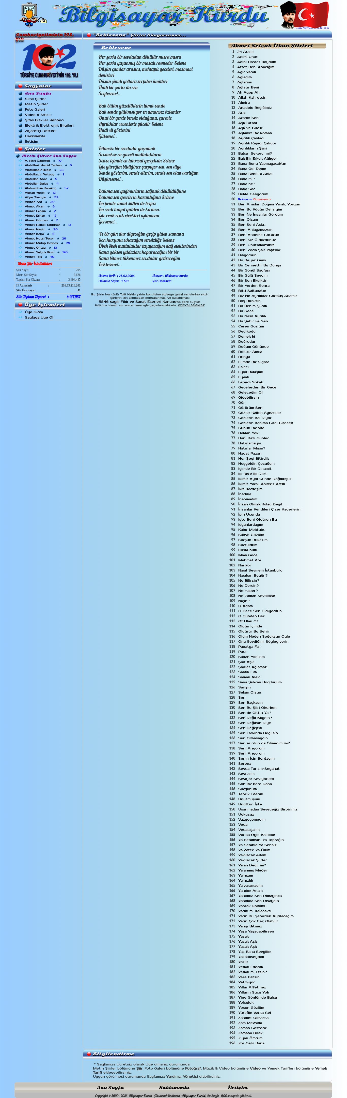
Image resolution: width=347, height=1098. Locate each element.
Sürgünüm (248, 789)
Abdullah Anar (41, 179)
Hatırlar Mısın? (252, 448)
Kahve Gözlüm (251, 535)
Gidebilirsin (249, 397)
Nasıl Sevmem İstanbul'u (261, 570)
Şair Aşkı (247, 662)
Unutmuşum (249, 799)
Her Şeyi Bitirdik (254, 458)
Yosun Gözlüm (251, 1007)
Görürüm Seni (251, 407)
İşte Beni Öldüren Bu (258, 519)
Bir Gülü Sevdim (253, 275)
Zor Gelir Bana (252, 1043)
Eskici (244, 367)
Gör (242, 402)
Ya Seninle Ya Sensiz (258, 845)
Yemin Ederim (251, 967)
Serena (245, 763)
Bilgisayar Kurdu (193, 1096)
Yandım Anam (251, 891)
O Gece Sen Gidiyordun (260, 611)
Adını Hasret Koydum (257, 62)
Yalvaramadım (251, 885)
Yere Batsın (249, 977)
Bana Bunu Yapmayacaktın (263, 163)
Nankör (245, 565)
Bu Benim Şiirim (253, 306)
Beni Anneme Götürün (259, 235)
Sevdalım (247, 774)
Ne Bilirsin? (249, 580)
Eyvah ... (246, 377)
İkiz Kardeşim (251, 489)
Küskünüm (248, 550)
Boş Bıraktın (250, 301)
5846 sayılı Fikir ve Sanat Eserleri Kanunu (137, 301)
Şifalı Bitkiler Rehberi (44, 120)
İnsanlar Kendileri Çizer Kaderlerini (270, 509)
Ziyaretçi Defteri (40, 131)
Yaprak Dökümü (253, 906)
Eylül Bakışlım (251, 372)
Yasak (244, 936)
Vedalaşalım (249, 830)
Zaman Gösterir (253, 1028)
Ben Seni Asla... (252, 224)
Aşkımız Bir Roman (255, 133)
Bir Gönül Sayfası (254, 270)
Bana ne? (247, 184)
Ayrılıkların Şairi (253, 148)
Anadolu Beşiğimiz (255, 108)
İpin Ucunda (249, 514)
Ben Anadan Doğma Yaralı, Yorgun (270, 204)
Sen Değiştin (250, 728)
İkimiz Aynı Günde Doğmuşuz (265, 479)
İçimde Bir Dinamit (255, 469)
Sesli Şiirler (35, 99)
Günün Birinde (252, 428)
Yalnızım (246, 875)
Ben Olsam (248, 219)
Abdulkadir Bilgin (45, 170)
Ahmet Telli (40, 257)
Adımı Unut (248, 57)
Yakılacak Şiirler (253, 860)
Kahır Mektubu (252, 530)
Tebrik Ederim (251, 794)
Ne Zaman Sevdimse (257, 596)
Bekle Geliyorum (254, 194)
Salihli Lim (248, 672)
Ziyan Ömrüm (251, 1038)
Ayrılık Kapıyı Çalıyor (258, 143)
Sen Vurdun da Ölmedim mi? (264, 743)
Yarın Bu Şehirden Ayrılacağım (266, 916)
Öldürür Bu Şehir (254, 631)
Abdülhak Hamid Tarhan (49, 165)
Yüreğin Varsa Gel (255, 1013)
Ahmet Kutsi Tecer (46, 238)
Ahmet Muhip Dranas (48, 243)
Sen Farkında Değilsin (258, 733)
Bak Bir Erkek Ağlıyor (258, 158)
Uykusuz (246, 814)
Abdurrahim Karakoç (47, 188)
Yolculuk (246, 1002)
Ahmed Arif (40, 202)
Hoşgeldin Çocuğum (257, 463)
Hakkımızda (35, 136)
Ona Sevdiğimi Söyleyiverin (264, 641)
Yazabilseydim (251, 957)
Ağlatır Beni (248, 87)
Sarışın (245, 687)
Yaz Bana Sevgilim (255, 952)
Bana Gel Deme (252, 169)
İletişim (31, 141)
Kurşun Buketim (253, 540)
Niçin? (244, 601)
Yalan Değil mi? (252, 865)
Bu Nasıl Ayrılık (252, 316)
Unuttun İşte (250, 804)
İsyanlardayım (251, 524)
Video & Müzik (38, 115)
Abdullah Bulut (42, 183)
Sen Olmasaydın (253, 738)
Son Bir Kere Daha (255, 784)
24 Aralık (246, 52)
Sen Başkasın (251, 702)
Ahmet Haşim (42, 229)
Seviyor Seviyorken (256, 779)
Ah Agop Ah (249, 92)
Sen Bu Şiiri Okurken (258, 707)
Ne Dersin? (249, 585)
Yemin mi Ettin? (253, 972)
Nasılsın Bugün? (253, 575)
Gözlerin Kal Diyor (255, 418)
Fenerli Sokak (251, 382)
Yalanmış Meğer (253, 870)
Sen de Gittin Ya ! (255, 713)
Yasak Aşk (248, 941)
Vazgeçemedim (252, 819)
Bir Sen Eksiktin (253, 280)
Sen (242, 697)
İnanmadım (248, 499)
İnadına (245, 494)
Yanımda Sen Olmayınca (260, 896)
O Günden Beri (252, 616)
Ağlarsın (245, 82)
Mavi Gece (248, 555)
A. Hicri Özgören (43, 160)
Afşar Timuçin (42, 197)
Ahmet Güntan (42, 220)
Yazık (243, 962)
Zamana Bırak (251, 1033)
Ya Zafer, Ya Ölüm (255, 850)
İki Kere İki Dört (253, 474)
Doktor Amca (250, 352)
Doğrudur (247, 341)
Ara (242, 113)
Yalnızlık (246, 880)
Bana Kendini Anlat (256, 174)
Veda (243, 824)
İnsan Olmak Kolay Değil (260, 504)
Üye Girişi (34, 312)
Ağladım (245, 77)
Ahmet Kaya (40, 234)
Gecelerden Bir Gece (258, 387)
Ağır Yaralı (247, 72)
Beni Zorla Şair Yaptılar (260, 250)
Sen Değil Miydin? (255, 718)
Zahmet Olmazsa (254, 1018)
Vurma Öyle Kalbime (257, 835)
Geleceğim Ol (251, 392)
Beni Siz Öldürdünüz (257, 240)
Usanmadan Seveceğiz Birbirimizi (269, 809)
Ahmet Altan (40, 206)
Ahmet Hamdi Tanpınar (48, 225)
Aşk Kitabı (248, 123)
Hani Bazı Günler (254, 438)
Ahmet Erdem (41, 211)
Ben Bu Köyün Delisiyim (260, 209)
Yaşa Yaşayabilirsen (256, 931)
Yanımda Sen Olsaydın (259, 901)
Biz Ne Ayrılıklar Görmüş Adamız (268, 296)
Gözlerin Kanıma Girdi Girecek (266, 423)
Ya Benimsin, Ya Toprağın (261, 840)
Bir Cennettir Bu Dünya (260, 265)
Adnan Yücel (41, 192)
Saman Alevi (250, 677)
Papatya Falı (250, 646)
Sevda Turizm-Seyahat (259, 768)
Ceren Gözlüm (251, 326)
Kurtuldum (248, 545)
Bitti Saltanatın (252, 291)
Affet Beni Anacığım (256, 67)
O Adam (246, 606)
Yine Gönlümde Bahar (258, 997)
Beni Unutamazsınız (257, 245)
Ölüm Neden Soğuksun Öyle (264, 636)
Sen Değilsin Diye (255, 723)
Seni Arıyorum (252, 748)
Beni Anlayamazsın (256, 230)
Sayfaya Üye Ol (39, 317)
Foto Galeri (35, 109)
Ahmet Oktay (41, 247)
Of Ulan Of (248, 621)
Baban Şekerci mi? (255, 153)
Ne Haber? (248, 591)
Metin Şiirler (36, 104)
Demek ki (247, 336)
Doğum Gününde (254, 346)
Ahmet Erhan (41, 215)
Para (243, 652)
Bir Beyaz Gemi (252, 260)
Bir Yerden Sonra (254, 285)
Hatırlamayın (250, 443)
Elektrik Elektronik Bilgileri (49, 125)
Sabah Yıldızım (252, 657)
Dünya (244, 357)
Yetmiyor (247, 982)
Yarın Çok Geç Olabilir (258, 921)
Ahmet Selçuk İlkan (47, 252)
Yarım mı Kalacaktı (255, 911)
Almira (244, 102)
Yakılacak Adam (252, 855)
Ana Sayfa (110, 1088)
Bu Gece (246, 311)
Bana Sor (247, 189)
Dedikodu (247, 331)
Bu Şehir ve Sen (253, 321)
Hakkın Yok (249, 433)
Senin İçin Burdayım (257, 758)
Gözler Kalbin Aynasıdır (260, 413)
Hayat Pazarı (250, 453)
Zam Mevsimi (250, 1023)
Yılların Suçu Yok (254, 992)
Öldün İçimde (250, 626)
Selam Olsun (250, 692)
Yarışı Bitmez (250, 926)
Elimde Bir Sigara (254, 362)
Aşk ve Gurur (251, 128)
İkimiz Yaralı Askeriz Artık (262, 484)
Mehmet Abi (250, 560)
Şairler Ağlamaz (253, 667)
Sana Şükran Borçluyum (260, 682)
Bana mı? (247, 179)
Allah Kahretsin (253, 97)
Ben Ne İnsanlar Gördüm (261, 214)
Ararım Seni (249, 118)
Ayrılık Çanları (251, 138)
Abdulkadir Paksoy (45, 174)
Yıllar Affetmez (252, 987)
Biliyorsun (248, 255)
